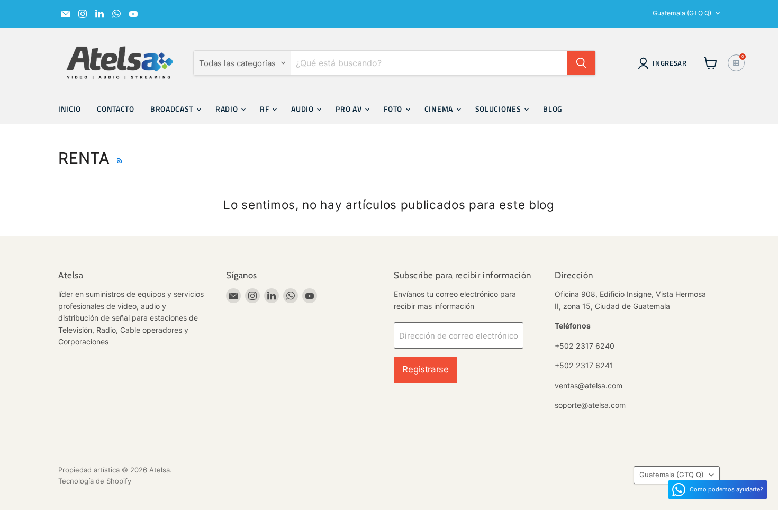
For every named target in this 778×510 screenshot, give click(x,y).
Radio (227, 108)
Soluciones (499, 108)
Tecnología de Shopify (94, 481)
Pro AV (350, 108)
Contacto (115, 108)
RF (265, 108)
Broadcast (172, 108)
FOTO (394, 108)
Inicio (69, 108)
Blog (553, 108)
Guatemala (682, 13)
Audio (303, 108)
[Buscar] (581, 63)
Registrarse (425, 369)
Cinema (439, 108)
